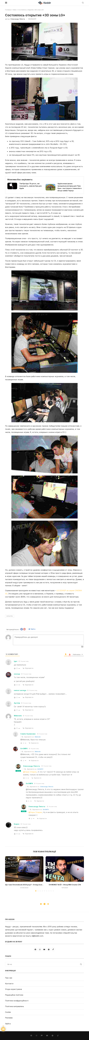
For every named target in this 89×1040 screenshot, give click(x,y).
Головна (8, 10)
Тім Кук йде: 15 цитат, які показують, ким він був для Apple (30, 186)
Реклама (8, 1018)
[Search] (83, 3)
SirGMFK (40, 769)
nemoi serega (20, 690)
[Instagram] (36, 1035)
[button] (8, 874)
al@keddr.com (37, 936)
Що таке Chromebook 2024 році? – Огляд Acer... (24, 885)
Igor (15, 661)
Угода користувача (13, 989)
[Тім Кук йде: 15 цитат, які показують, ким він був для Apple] (12, 186)
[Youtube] (47, 1035)
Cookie (8, 1012)
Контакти (9, 983)
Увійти (32, 629)
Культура (10, 616)
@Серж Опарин (30, 772)
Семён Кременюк (28, 734)
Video (14, 10)
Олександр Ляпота (17, 19)
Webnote (18, 716)
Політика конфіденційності (16, 1001)
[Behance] (41, 1035)
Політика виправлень (14, 1006)
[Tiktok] (58, 1035)
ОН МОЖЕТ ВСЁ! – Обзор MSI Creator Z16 (65, 885)
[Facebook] (31, 1035)
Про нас (8, 978)
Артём (17, 703)
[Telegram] (52, 1035)
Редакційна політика (14, 995)
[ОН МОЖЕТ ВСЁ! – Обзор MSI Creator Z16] (65, 869)
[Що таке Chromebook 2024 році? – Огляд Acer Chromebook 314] (24, 869)
